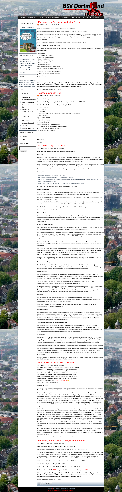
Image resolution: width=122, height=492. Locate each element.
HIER (54, 470)
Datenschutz (64, 488)
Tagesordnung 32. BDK (28, 102)
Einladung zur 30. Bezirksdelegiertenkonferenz (61, 440)
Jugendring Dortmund (28, 123)
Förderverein (76, 17)
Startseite (49, 488)
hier (22, 89)
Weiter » (48, 483)
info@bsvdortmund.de (61, 380)
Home (23, 17)
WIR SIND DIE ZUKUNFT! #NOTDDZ (57, 362)
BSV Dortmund (60, 148)
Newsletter (65, 17)
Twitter (23, 139)
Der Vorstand (56, 488)
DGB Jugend (25, 120)
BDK (41, 17)
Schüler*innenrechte (52, 17)
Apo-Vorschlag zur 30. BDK (52, 145)
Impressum (72, 488)
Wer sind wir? (32, 17)
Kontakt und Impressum (91, 17)
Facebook (24, 136)
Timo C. (60, 25)
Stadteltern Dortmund (28, 128)
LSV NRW (24, 125)
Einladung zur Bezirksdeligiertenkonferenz (59, 22)
